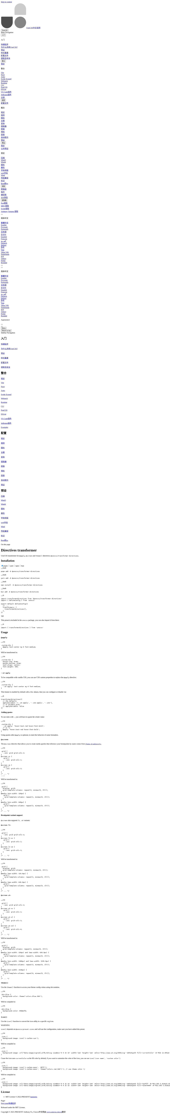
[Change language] (2, 214)
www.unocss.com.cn (54, 1112)
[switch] (2, 265)
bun (22, 566)
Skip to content (6, 2)
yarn (11, 566)
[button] (85, 338)
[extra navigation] (2, 267)
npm (17, 566)
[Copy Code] (2, 568)
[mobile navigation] (2, 326)
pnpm (5, 566)
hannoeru (33, 1097)
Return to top (6, 330)
